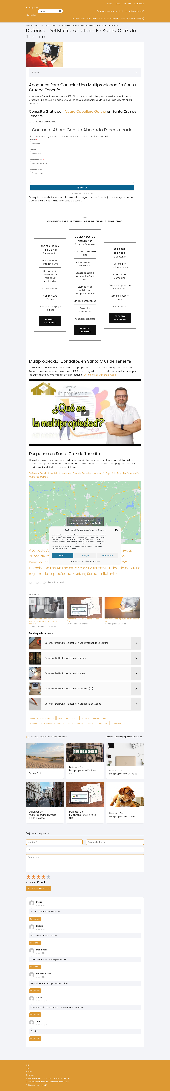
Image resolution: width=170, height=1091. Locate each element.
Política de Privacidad (92, 561)
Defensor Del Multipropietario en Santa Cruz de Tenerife (60, 473)
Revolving (79, 574)
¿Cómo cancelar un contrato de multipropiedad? (120, 11)
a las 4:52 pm (41, 905)
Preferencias (107, 555)
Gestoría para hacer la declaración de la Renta (95, 18)
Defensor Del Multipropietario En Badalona (47, 736)
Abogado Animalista (47, 550)
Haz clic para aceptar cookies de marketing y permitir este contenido (85, 521)
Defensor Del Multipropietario (100, 374)
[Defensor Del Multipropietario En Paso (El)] (84, 607)
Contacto (139, 3)
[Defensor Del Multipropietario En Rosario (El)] (122, 607)
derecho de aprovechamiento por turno (47, 723)
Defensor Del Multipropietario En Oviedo (124, 736)
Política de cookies (76, 561)
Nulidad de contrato (122, 567)
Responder (35, 919)
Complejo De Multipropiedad (42, 718)
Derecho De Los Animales (51, 567)
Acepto (62, 555)
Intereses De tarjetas (89, 568)
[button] (116, 530)
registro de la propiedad (50, 573)
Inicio (109, 3)
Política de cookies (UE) (132, 18)
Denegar (85, 555)
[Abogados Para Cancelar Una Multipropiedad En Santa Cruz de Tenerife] (46, 607)
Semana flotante (102, 573)
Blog (118, 3)
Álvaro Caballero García (85, 111)
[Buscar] (60, 11)
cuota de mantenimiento (68, 718)
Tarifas (127, 3)
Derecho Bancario (43, 562)
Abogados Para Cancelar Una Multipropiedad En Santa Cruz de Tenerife (43, 621)
